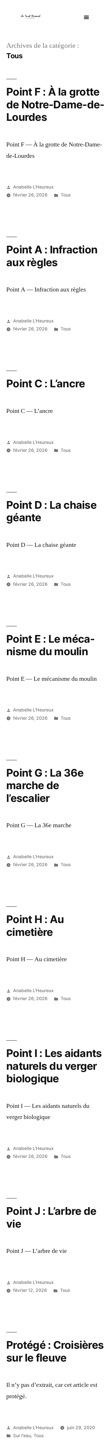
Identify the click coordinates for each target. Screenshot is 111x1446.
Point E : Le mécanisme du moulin (50, 645)
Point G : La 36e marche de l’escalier (44, 785)
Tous (66, 195)
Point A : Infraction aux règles (51, 256)
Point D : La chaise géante (51, 511)
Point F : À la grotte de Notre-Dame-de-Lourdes (55, 104)
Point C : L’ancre (45, 383)
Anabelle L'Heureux (33, 187)
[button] (86, 17)
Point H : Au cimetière (35, 925)
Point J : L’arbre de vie (51, 1217)
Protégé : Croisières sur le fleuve (55, 1351)
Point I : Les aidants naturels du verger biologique (54, 1066)
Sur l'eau (22, 1435)
